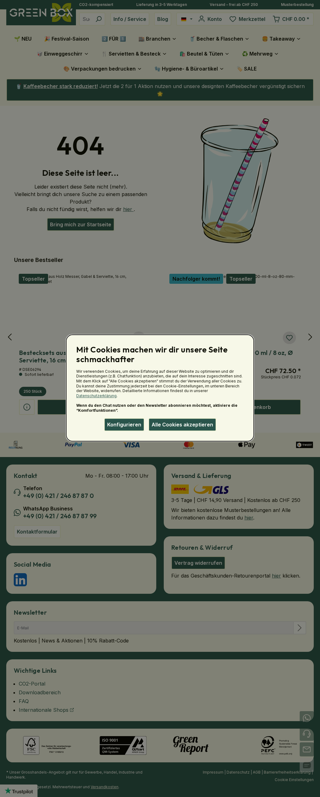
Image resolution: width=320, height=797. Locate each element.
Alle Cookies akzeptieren (182, 424)
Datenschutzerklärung (96, 395)
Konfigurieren (124, 424)
